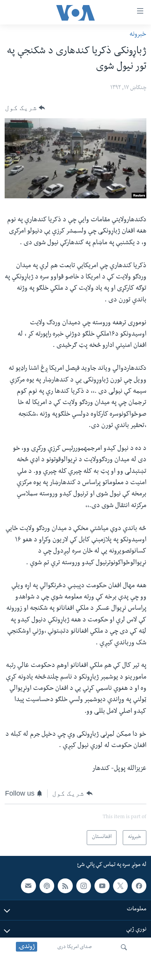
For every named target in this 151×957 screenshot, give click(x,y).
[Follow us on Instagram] (83, 885)
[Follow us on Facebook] (139, 885)
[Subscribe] (28, 885)
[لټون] (124, 947)
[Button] (25, 108)
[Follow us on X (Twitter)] (120, 885)
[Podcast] (46, 885)
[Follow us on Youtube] (101, 885)
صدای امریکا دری (74, 947)
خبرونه (137, 35)
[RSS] (65, 885)
